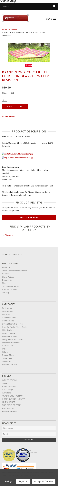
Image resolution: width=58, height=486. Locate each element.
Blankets (13, 29)
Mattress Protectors (11, 343)
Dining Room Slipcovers (12, 324)
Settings (8, 481)
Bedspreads (7, 311)
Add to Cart (16, 106)
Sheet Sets (7, 358)
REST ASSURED (9, 386)
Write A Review (29, 217)
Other (4, 349)
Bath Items (7, 308)
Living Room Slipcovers (12, 339)
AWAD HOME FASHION (12, 396)
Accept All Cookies (43, 481)
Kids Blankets (8, 330)
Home (4, 29)
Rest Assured (8, 408)
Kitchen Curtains (9, 336)
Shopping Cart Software (17, 452)
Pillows (5, 352)
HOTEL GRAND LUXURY (13, 399)
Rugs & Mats (8, 355)
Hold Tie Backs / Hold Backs (14, 327)
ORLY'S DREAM (9, 380)
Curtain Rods (8, 321)
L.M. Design (7, 389)
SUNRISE (6, 383)
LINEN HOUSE (8, 402)
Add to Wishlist (8, 117)
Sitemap (5, 292)
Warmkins (6, 393)
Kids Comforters (9, 333)
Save (30, 65)
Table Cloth (7, 361)
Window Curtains (9, 364)
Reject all (23, 481)
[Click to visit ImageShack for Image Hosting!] (17, 154)
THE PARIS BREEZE (11, 405)
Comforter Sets (9, 318)
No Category (7, 346)
